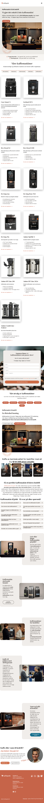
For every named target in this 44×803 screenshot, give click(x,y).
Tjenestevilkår (32, 378)
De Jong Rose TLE (29, 194)
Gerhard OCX (28, 102)
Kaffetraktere (38, 71)
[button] (41, 3)
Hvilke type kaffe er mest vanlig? (31, 519)
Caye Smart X (6, 102)
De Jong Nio (5, 237)
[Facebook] (13, 791)
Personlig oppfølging (27, 474)
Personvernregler (26, 378)
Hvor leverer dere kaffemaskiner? (9, 506)
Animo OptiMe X (29, 237)
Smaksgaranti (38, 474)
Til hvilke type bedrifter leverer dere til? (31, 507)
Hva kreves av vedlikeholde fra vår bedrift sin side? (9, 524)
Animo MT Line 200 (8, 281)
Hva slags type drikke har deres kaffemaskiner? (8, 520)
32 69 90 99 (18, 776)
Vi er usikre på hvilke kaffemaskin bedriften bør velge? (9, 515)
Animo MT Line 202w (30, 281)
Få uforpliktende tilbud (22, 382)
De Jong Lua (5, 194)
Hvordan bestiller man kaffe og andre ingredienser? (32, 515)
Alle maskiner (5, 71)
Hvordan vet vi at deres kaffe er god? (10, 528)
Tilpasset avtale (15, 474)
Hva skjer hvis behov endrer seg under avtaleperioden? (32, 527)
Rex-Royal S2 (5, 148)
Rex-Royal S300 (28, 148)
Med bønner (13, 71)
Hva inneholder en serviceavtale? (31, 511)
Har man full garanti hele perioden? (31, 523)
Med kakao (30, 71)
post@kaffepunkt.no (20, 778)
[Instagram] (15, 791)
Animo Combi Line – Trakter (8, 327)
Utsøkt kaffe (4, 474)
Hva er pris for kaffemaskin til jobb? (31, 502)
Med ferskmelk (22, 71)
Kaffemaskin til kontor (10, 485)
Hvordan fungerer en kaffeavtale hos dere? (10, 511)
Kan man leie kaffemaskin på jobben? (10, 502)
